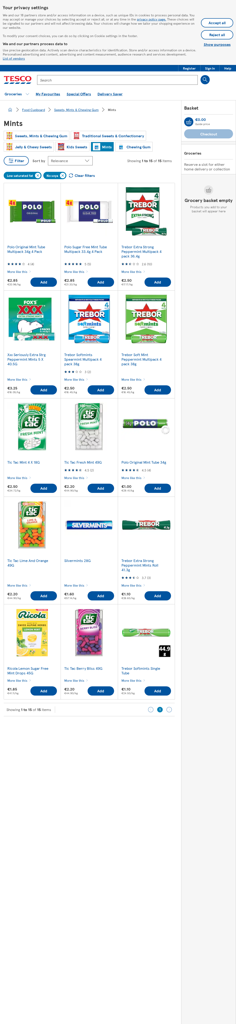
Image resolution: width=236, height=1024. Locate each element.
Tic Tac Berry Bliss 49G (83, 668)
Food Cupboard (33, 109)
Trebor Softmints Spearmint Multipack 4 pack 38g (83, 359)
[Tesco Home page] (18, 80)
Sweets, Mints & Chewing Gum (76, 109)
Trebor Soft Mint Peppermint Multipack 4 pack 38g (141, 359)
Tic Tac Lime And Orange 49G (27, 563)
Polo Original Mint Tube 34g (143, 462)
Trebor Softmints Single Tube (140, 671)
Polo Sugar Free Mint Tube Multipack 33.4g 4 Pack (85, 249)
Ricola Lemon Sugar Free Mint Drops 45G (27, 671)
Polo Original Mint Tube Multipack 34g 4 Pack (26, 249)
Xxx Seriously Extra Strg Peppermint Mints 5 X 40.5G (26, 359)
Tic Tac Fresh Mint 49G (83, 462)
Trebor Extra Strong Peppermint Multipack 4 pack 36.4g (141, 251)
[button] (189, 68)
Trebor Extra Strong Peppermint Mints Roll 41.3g (139, 565)
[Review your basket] (188, 121)
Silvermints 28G (77, 560)
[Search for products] (205, 79)
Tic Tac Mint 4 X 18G (23, 462)
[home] (10, 109)
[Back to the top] (120, 728)
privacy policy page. (151, 19)
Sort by (38, 160)
